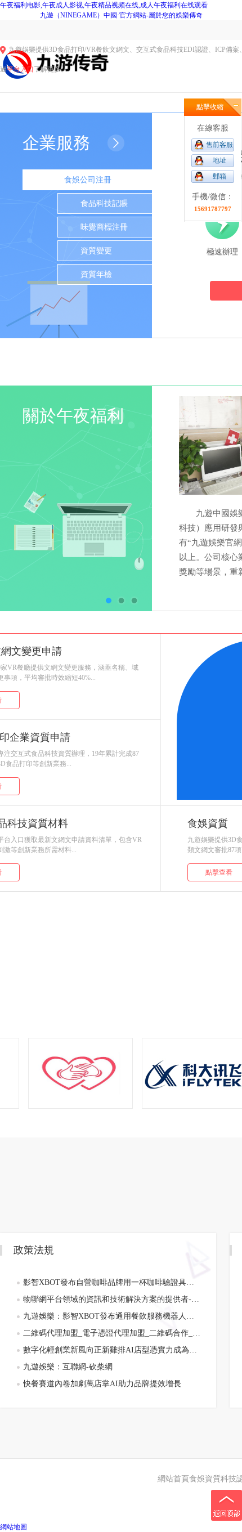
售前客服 (219, 145)
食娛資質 (205, 1479)
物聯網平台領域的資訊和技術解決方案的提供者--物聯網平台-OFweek (111, 1299)
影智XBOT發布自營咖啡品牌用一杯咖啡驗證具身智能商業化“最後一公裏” (111, 1282)
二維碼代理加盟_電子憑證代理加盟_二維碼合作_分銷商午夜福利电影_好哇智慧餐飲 (111, 1333)
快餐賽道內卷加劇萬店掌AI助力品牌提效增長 (102, 1383)
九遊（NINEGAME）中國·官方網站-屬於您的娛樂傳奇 (121, 15)
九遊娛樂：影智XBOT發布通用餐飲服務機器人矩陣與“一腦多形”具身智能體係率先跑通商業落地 (111, 1316)
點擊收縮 (209, 107)
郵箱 (219, 176)
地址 (219, 160)
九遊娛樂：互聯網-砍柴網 (68, 1367)
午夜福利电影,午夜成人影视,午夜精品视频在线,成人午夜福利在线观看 (104, 5)
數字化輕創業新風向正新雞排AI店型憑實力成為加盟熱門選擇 (111, 1350)
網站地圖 (13, 1527)
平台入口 (20, 69)
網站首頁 (173, 1479)
